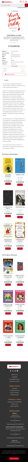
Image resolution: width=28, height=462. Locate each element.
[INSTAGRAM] (15, 371)
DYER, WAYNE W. (8, 177)
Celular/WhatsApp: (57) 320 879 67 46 (15, 445)
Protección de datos (14, 392)
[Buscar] (26, 5)
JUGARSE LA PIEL (20, 174)
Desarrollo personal (15, 55)
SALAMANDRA (14, 51)
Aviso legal (14, 388)
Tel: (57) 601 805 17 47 (15, 434)
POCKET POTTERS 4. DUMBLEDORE (8, 305)
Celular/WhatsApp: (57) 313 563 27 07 (15, 438)
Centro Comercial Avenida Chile (14, 427)
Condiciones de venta (14, 390)
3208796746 (14, 377)
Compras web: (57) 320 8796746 (14, 402)
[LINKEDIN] (17, 371)
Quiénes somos (14, 404)
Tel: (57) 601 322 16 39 (15, 430)
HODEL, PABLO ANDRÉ (8, 209)
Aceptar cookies (14, 458)
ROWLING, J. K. (14, 42)
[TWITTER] (13, 371)
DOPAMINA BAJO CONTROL (20, 240)
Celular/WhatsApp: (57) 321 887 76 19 (15, 424)
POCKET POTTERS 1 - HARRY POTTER (8, 336)
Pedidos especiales (14, 406)
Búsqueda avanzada (22, 7)
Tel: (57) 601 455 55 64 (15, 442)
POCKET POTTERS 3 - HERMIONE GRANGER (20, 336)
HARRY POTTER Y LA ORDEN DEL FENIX (8, 276)
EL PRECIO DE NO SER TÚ (8, 207)
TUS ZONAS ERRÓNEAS (8, 175)
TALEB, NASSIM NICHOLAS (20, 178)
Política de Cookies (14, 394)
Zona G (15, 413)
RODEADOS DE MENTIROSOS (8, 240)
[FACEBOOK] (11, 371)
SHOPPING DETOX (20, 207)
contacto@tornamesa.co (14, 379)
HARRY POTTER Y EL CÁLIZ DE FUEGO (19, 276)
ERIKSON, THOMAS (8, 242)
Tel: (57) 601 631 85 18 (15, 417)
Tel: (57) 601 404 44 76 (15, 420)
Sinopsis (6, 80)
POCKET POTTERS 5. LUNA (20, 305)
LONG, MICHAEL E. (20, 242)
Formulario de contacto (15, 381)
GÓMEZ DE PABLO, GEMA (20, 210)
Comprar (8, 183)
